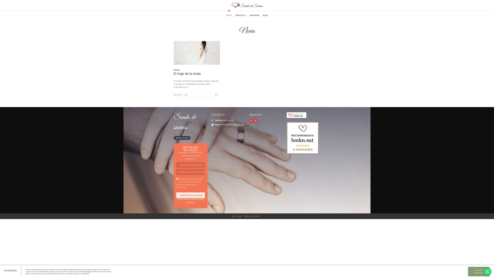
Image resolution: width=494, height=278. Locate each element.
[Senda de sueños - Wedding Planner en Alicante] (247, 5)
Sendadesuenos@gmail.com (232, 124)
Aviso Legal (236, 216)
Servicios (239, 15)
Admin (179, 95)
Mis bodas (254, 15)
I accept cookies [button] (478, 271)
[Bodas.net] (296, 115)
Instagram (255, 121)
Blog (265, 15)
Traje (185, 95)
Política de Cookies (252, 216)
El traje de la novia (187, 73)
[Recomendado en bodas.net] (303, 138)
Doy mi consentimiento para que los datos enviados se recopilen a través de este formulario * (189, 183)
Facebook (251, 121)
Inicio (229, 15)
